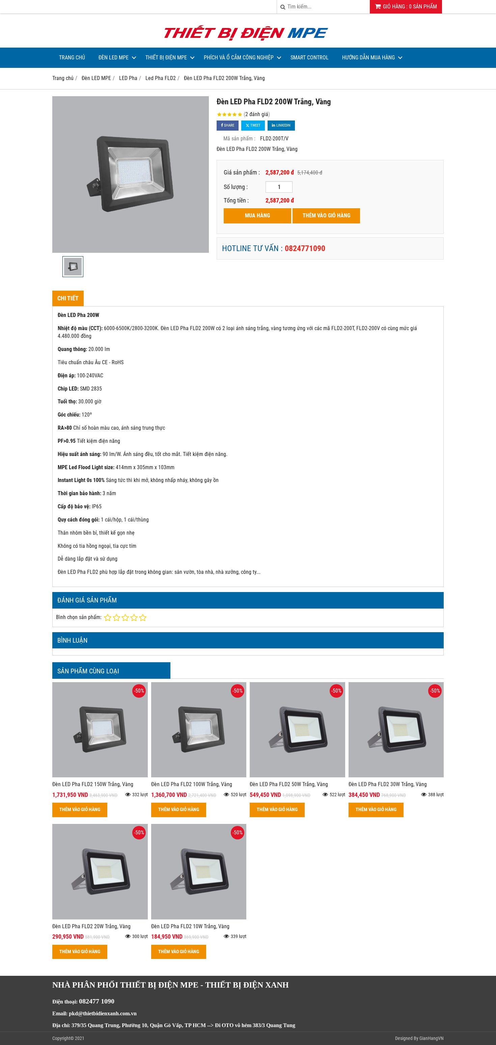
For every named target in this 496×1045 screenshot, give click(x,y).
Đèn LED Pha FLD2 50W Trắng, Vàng (289, 784)
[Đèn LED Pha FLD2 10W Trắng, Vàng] (199, 917)
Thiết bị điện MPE (166, 57)
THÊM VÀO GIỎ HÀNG (326, 215)
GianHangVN (431, 1038)
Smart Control (310, 57)
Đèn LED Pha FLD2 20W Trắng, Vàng (91, 926)
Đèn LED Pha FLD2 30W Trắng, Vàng (388, 784)
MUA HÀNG (257, 215)
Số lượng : (236, 186)
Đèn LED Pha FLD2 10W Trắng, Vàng (190, 926)
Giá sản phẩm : (242, 172)
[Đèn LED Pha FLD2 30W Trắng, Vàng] (396, 775)
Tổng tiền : (236, 200)
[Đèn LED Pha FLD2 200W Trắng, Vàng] (130, 174)
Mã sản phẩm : (239, 138)
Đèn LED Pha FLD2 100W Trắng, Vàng (191, 784)
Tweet (254, 125)
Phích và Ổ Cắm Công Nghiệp (239, 57)
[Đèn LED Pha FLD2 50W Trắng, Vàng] (297, 775)
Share (228, 125)
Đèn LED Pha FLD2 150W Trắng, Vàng (92, 784)
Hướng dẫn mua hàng (368, 57)
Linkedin (283, 125)
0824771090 (305, 248)
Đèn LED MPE (114, 57)
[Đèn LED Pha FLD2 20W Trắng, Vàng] (100, 917)
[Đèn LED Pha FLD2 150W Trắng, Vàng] (100, 775)
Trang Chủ (72, 57)
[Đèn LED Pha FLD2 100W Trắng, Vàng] (199, 775)
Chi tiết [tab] (68, 298)
